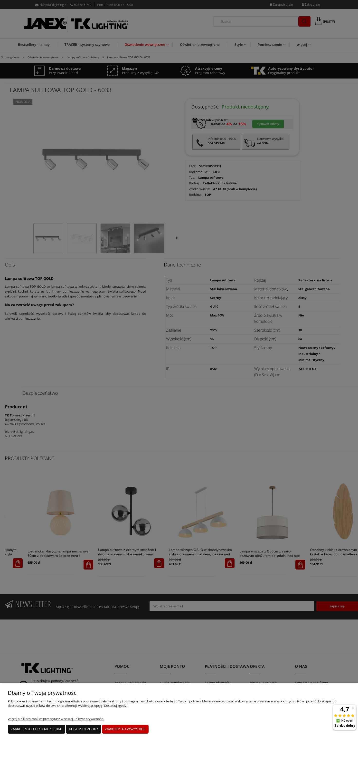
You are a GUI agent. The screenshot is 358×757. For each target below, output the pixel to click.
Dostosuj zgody (83, 729)
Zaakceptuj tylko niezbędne (36, 729)
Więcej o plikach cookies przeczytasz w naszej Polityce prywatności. (56, 719)
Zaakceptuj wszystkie (125, 729)
